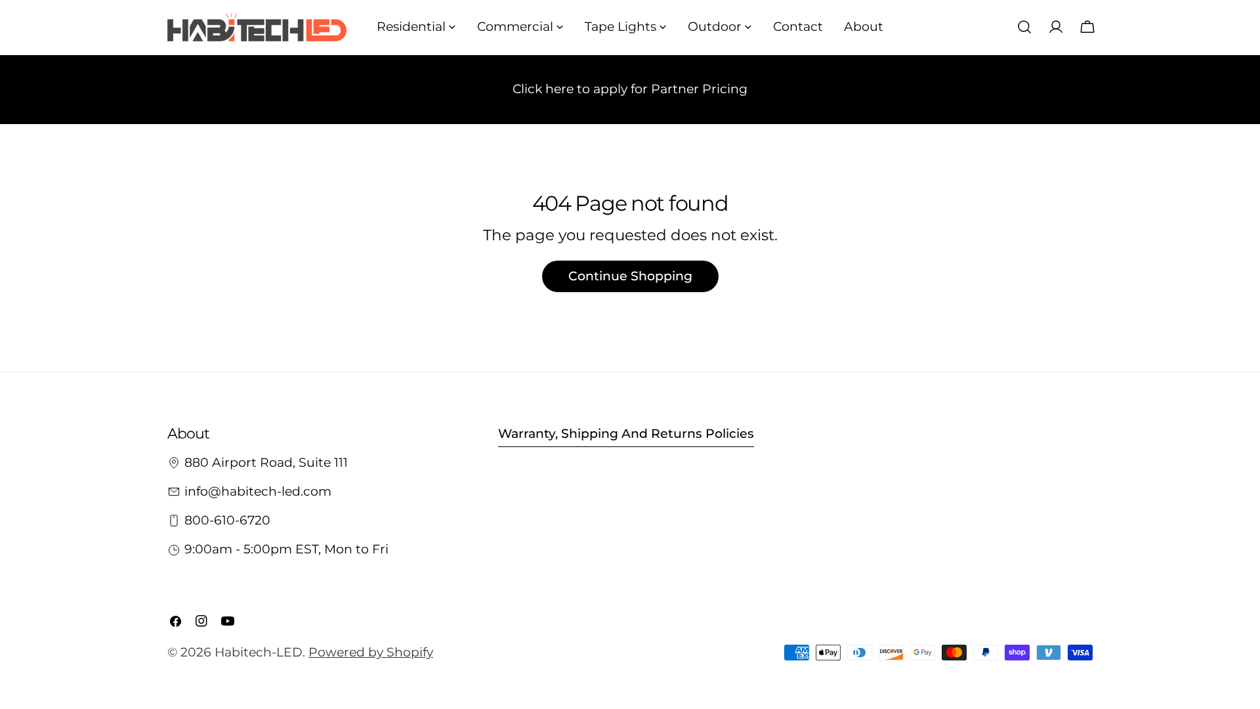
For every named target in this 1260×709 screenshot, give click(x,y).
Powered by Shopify (370, 652)
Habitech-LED (259, 652)
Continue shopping (630, 276)
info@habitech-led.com (257, 491)
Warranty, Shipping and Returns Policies (626, 433)
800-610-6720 (227, 520)
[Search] (1024, 27)
